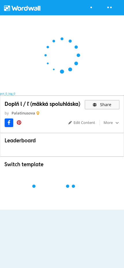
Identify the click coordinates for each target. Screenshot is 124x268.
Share (105, 104)
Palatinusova (23, 113)
